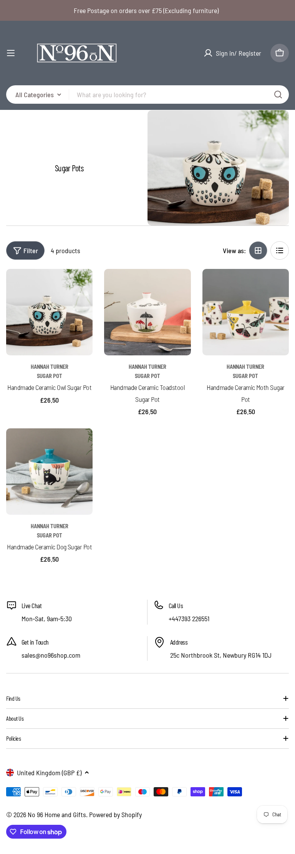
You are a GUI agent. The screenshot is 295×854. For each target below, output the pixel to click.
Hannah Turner (49, 366)
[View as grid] (258, 250)
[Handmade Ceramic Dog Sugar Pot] (49, 471)
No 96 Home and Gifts (57, 814)
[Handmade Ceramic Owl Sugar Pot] (49, 312)
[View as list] (279, 250)
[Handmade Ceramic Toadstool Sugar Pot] (147, 312)
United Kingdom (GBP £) (49, 772)
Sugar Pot (49, 376)
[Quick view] (81, 286)
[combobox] (147, 94)
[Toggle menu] (10, 53)
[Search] (278, 94)
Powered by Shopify (115, 814)
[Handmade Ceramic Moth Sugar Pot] (245, 312)
